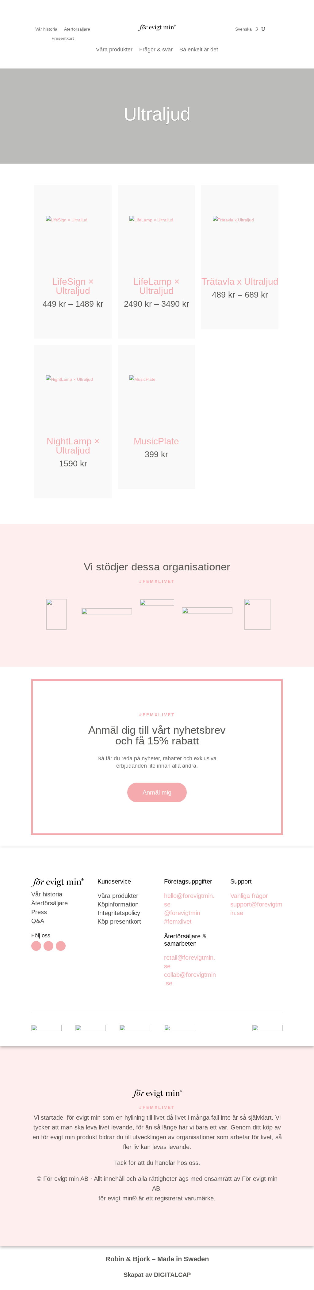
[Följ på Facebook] (36, 946)
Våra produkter (114, 49)
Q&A (37, 920)
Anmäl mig (157, 792)
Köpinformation (118, 904)
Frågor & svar (156, 49)
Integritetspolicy (119, 913)
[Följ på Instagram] (48, 946)
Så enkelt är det (198, 49)
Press (39, 912)
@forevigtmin (182, 913)
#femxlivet (178, 921)
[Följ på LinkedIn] (61, 946)
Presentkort (63, 38)
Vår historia (46, 29)
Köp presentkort (119, 921)
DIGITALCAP (172, 1274)
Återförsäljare (77, 29)
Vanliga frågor (249, 895)
